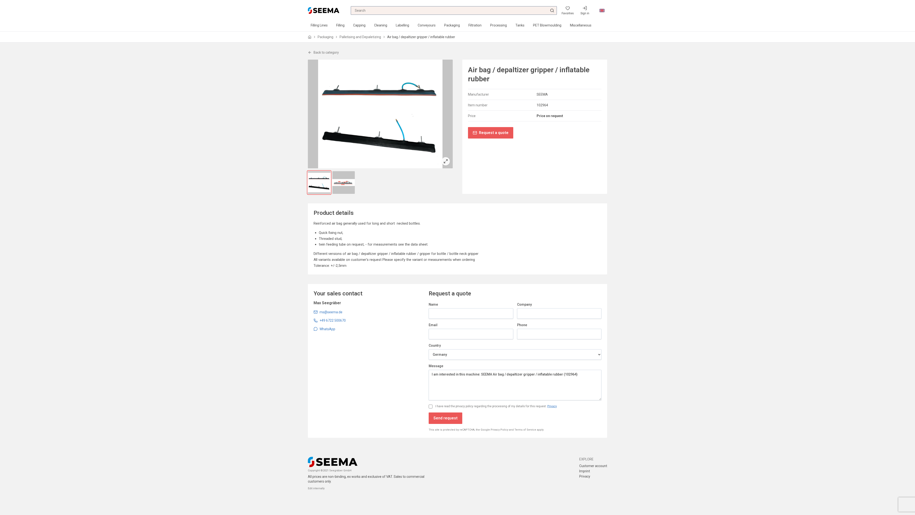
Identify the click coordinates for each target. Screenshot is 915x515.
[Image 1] (319, 182)
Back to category (326, 52)
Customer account (593, 466)
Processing (498, 25)
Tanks (519, 25)
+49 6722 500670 (333, 320)
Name (433, 304)
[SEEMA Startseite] (323, 10)
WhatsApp (327, 329)
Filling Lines (319, 25)
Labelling (402, 25)
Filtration (475, 25)
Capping (359, 25)
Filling (340, 25)
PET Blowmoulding (547, 25)
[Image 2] (343, 182)
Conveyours (427, 25)
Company (524, 304)
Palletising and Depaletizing (360, 37)
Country (435, 345)
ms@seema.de (331, 312)
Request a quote (493, 132)
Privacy (552, 406)
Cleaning (380, 25)
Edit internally (316, 488)
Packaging (452, 25)
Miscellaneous (580, 25)
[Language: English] (602, 10)
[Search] (552, 10)
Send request (445, 418)
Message (436, 366)
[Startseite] (309, 37)
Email (433, 325)
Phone (522, 325)
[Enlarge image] (380, 114)
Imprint (584, 471)
